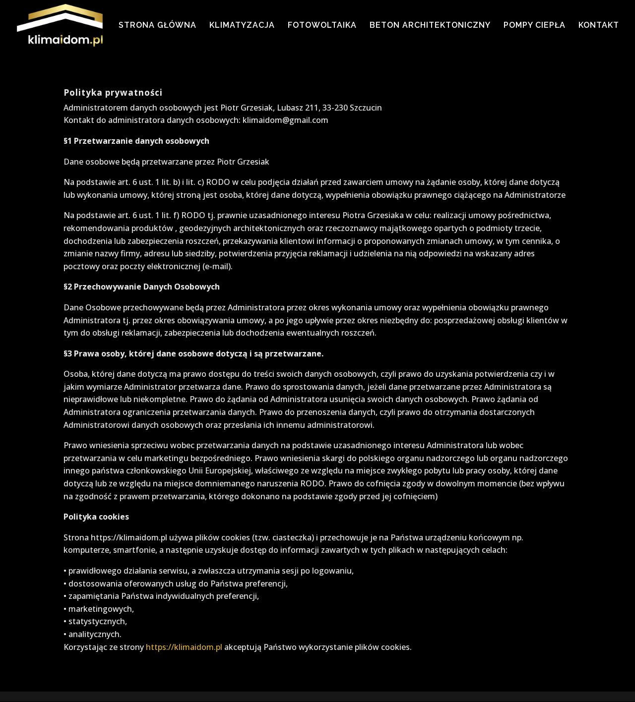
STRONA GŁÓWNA (157, 26)
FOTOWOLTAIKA (322, 26)
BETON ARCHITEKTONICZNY (430, 26)
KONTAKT (598, 26)
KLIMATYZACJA (242, 26)
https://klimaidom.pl (184, 647)
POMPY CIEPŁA (535, 26)
